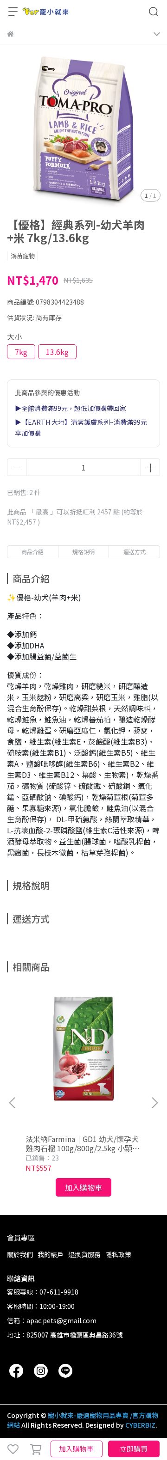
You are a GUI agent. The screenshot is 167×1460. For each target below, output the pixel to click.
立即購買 (134, 1449)
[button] (154, 1102)
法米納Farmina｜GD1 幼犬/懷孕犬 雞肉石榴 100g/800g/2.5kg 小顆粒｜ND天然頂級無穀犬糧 (83, 1143)
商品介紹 (32, 552)
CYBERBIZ (140, 1424)
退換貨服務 (84, 1254)
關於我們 (20, 1254)
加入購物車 (76, 1449)
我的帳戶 (51, 1254)
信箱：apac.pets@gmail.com (51, 1320)
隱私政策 (118, 1254)
